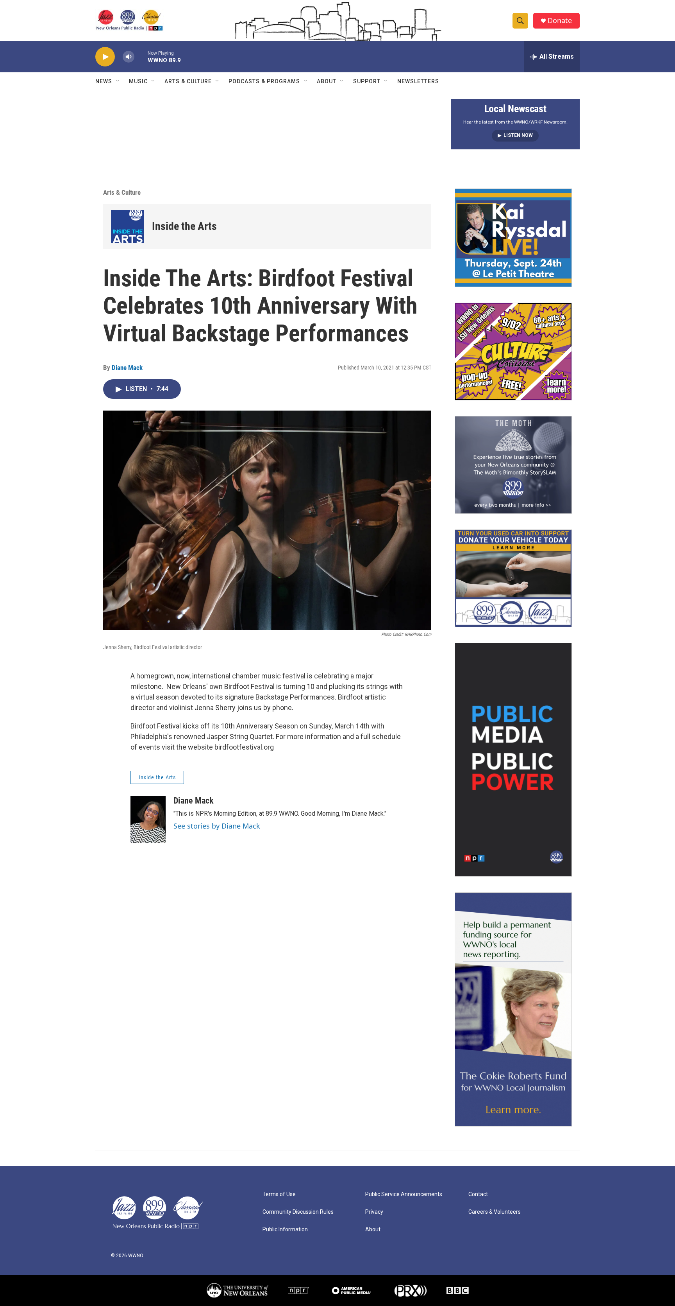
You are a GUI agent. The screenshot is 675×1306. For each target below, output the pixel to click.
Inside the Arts (184, 226)
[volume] (128, 57)
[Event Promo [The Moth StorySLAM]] (513, 464)
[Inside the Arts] (127, 226)
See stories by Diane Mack (216, 826)
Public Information (285, 1229)
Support (366, 81)
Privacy (374, 1212)
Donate (560, 20)
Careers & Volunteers (494, 1212)
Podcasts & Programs (264, 81)
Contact (478, 1194)
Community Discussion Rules (298, 1212)
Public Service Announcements (403, 1194)
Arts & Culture (188, 81)
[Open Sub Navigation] (118, 81)
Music (138, 81)
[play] (105, 56)
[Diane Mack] (148, 819)
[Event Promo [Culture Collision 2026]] (513, 351)
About (326, 81)
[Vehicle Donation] (513, 578)
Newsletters (418, 81)
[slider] (141, 56)
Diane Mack (127, 367)
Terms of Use (279, 1194)
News (103, 81)
